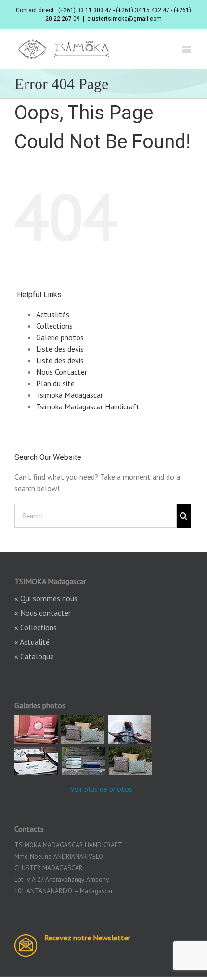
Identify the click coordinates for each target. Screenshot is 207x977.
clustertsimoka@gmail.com (124, 18)
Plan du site (55, 383)
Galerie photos (60, 337)
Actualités (52, 314)
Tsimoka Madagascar (69, 395)
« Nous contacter (42, 613)
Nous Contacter (61, 372)
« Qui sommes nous (46, 598)
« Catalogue (34, 656)
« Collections (35, 627)
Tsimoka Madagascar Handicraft (88, 406)
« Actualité (32, 642)
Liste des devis (60, 349)
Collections (54, 325)
